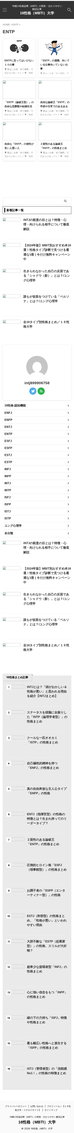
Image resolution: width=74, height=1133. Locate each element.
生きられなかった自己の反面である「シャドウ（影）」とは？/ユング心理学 (46, 275)
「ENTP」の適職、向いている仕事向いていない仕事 (55, 64)
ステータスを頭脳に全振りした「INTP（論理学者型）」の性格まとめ (47, 717)
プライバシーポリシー (16, 1106)
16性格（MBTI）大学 (37, 13)
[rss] (41, 391)
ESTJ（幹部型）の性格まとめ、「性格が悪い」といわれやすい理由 (47, 920)
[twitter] (32, 391)
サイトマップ (51, 1110)
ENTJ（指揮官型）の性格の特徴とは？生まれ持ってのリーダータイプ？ (47, 818)
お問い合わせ (36, 1106)
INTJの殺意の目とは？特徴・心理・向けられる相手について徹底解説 (46, 224)
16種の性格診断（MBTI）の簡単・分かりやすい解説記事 (37, 1116)
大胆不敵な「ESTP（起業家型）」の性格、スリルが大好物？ (47, 946)
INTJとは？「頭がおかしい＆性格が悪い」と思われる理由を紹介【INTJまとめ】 (47, 691)
